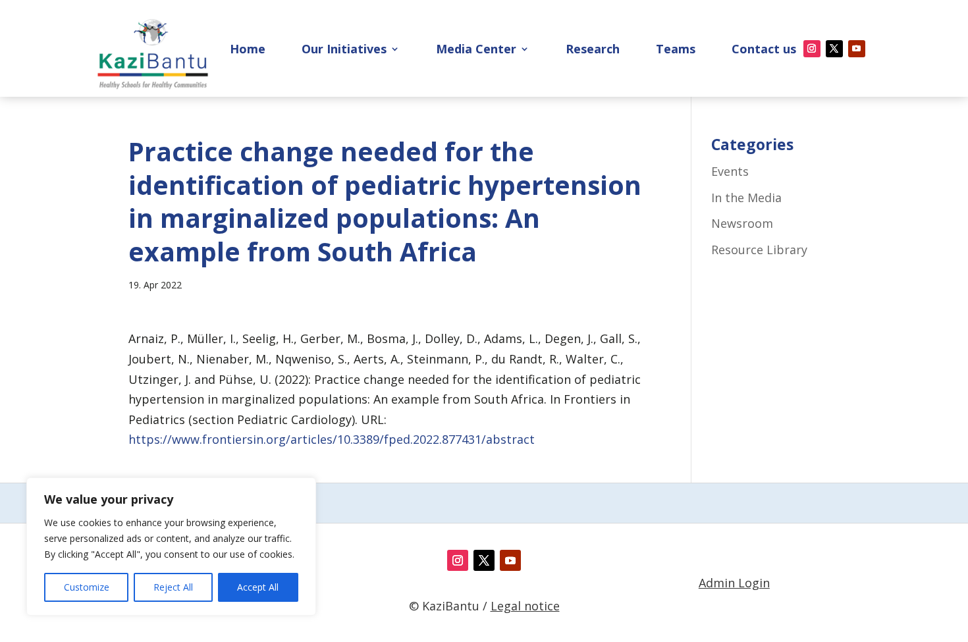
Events (730, 171)
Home (247, 50)
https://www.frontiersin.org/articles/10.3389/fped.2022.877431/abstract (331, 439)
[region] (171, 546)
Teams (675, 50)
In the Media (746, 197)
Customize (86, 587)
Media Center (476, 50)
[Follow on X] (834, 48)
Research (593, 50)
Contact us (764, 50)
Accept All (258, 587)
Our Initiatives (344, 50)
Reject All (173, 587)
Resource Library (759, 249)
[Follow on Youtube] (856, 48)
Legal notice (525, 606)
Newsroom (742, 223)
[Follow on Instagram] (811, 48)
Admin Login (734, 583)
